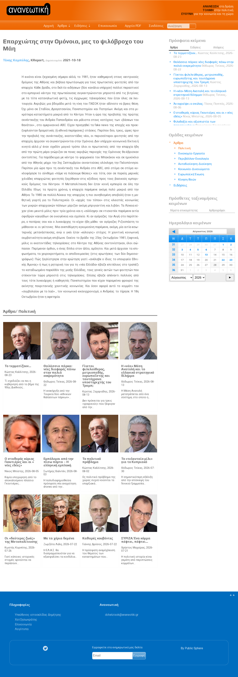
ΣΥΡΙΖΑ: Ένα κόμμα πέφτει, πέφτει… (135, 539)
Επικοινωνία (107, 26)
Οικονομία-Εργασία (191, 153)
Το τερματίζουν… (18, 366)
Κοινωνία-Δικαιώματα (194, 169)
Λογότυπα (21, 629)
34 (173, 259)
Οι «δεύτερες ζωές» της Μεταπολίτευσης (21, 539)
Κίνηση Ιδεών (187, 179)
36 (173, 270)
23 (230, 259)
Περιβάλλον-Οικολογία (193, 158)
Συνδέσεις (155, 26)
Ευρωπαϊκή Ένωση (191, 174)
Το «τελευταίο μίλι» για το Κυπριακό (136, 460)
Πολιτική (184, 148)
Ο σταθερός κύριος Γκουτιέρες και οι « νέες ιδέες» (19, 462)
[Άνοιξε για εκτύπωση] (147, 68)
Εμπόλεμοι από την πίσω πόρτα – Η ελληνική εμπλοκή (58, 462)
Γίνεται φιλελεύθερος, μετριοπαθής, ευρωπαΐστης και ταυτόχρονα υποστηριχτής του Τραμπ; (96, 376)
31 (173, 244)
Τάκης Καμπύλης (16, 60)
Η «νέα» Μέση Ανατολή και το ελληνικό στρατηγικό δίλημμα (137, 371)
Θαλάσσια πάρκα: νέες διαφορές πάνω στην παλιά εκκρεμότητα (59, 371)
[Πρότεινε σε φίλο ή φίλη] (154, 68)
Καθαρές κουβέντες (97, 538)
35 (173, 265)
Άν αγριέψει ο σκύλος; (203, 105)
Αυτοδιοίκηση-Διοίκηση (195, 164)
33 (173, 254)
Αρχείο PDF (132, 26)
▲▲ (232, 595)
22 (223, 259)
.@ (121, 614)
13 (206, 254)
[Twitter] (46, 648)
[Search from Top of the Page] (192, 25)
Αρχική (49, 26)
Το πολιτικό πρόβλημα (91, 460)
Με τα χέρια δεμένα (59, 538)
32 (173, 249)
